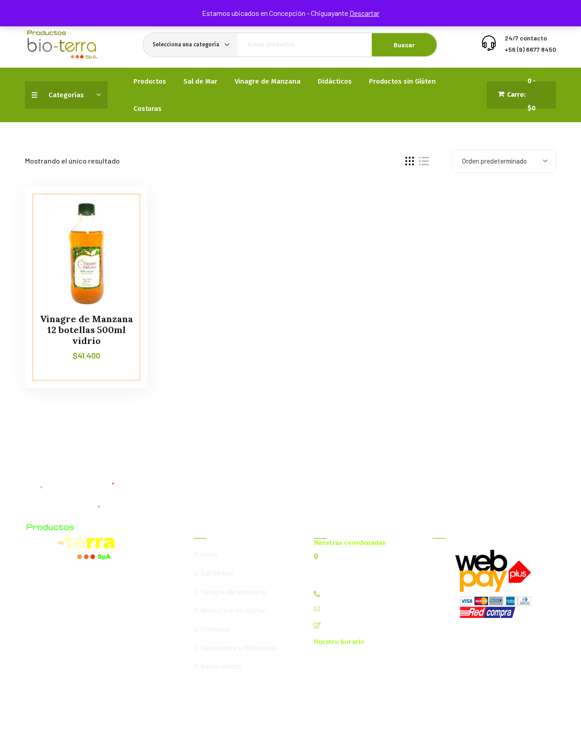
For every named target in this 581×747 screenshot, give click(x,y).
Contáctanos (343, 625)
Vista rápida (123, 227)
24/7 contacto (526, 38)
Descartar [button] (364, 13)
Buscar (404, 45)
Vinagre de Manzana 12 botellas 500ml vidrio (86, 329)
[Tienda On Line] (62, 45)
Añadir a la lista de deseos (123, 206)
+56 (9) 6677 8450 (530, 49)
